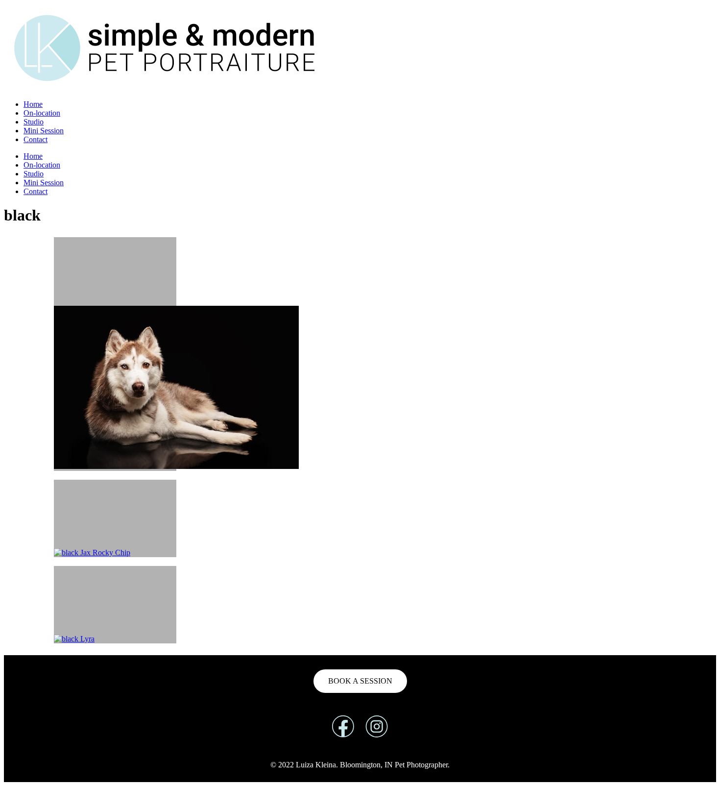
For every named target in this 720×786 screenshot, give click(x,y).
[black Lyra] (115, 604)
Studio (34, 122)
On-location (42, 113)
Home (33, 104)
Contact (36, 139)
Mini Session (44, 130)
